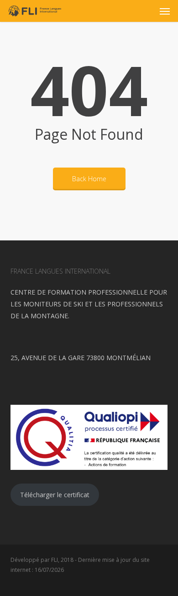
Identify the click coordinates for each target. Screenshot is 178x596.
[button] (165, 10)
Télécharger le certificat (54, 494)
